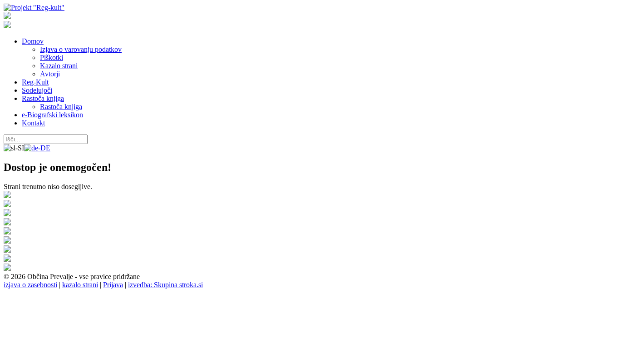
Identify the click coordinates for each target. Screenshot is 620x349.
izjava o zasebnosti (30, 285)
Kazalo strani (59, 66)
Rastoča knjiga (43, 98)
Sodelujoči (37, 90)
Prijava (113, 285)
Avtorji (50, 74)
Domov (33, 41)
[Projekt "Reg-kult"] (34, 7)
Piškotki (51, 57)
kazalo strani (80, 285)
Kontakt (33, 123)
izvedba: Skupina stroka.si (165, 285)
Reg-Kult (35, 82)
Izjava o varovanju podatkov (81, 49)
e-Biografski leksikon (52, 115)
